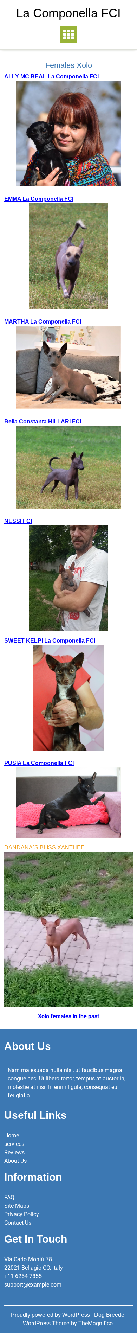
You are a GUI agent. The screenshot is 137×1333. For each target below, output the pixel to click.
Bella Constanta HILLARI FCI (42, 422)
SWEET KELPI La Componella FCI (49, 641)
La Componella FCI (68, 13)
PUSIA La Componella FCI (39, 763)
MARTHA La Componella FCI (42, 322)
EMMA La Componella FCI (38, 199)
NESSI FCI (18, 521)
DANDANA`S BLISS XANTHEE (44, 847)
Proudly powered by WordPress (51, 1315)
